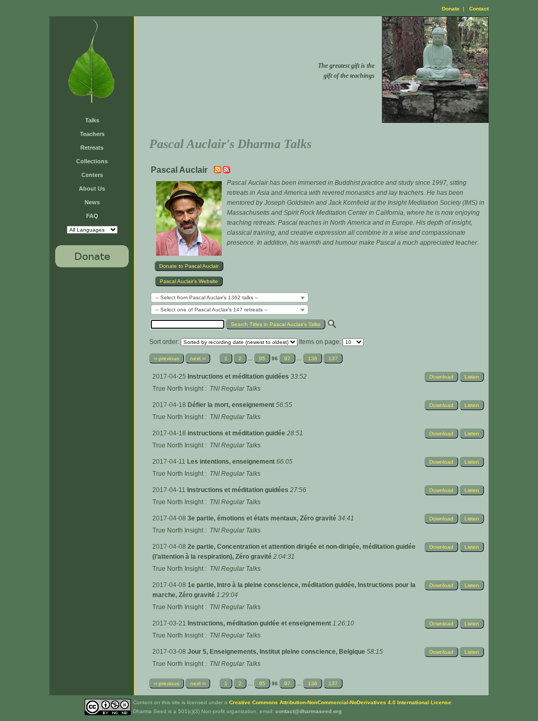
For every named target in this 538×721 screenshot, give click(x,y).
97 (287, 358)
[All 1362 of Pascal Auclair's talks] (226, 171)
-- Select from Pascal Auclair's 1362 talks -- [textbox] (207, 297)
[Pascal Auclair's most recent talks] (218, 171)
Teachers (92, 134)
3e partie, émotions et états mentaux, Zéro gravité (263, 518)
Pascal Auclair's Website (189, 281)
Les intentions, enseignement (231, 461)
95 (262, 358)
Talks (92, 120)
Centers (92, 175)
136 (312, 358)
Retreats (92, 147)
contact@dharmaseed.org (308, 711)
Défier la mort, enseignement (232, 405)
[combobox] (229, 297)
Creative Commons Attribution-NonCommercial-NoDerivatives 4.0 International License (340, 702)
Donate (451, 9)
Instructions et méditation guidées (239, 376)
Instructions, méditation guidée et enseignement (260, 623)
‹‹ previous (166, 358)
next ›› (197, 358)
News (92, 202)
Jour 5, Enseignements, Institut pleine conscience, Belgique (277, 651)
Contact (479, 9)
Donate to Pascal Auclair (189, 266)
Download (441, 377)
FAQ (92, 216)
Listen (471, 377)
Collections (92, 161)
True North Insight (177, 388)
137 (333, 358)
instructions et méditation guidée (237, 433)
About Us (92, 188)
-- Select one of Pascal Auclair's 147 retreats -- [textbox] (211, 309)
